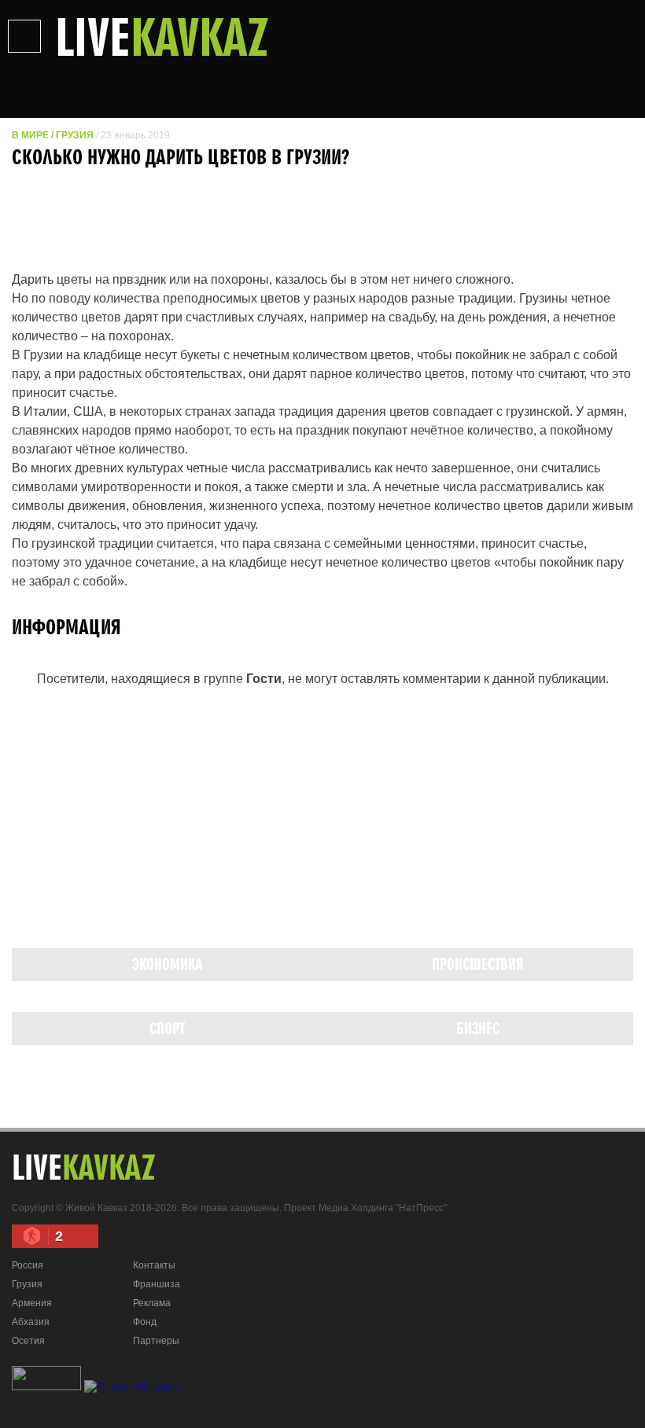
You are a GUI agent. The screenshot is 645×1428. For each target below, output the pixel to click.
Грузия (75, 135)
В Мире (30, 135)
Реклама (152, 1303)
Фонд (145, 1321)
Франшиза (156, 1284)
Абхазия (31, 1321)
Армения (32, 1303)
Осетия (28, 1340)
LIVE (162, 36)
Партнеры (156, 1340)
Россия (27, 1265)
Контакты (154, 1265)
